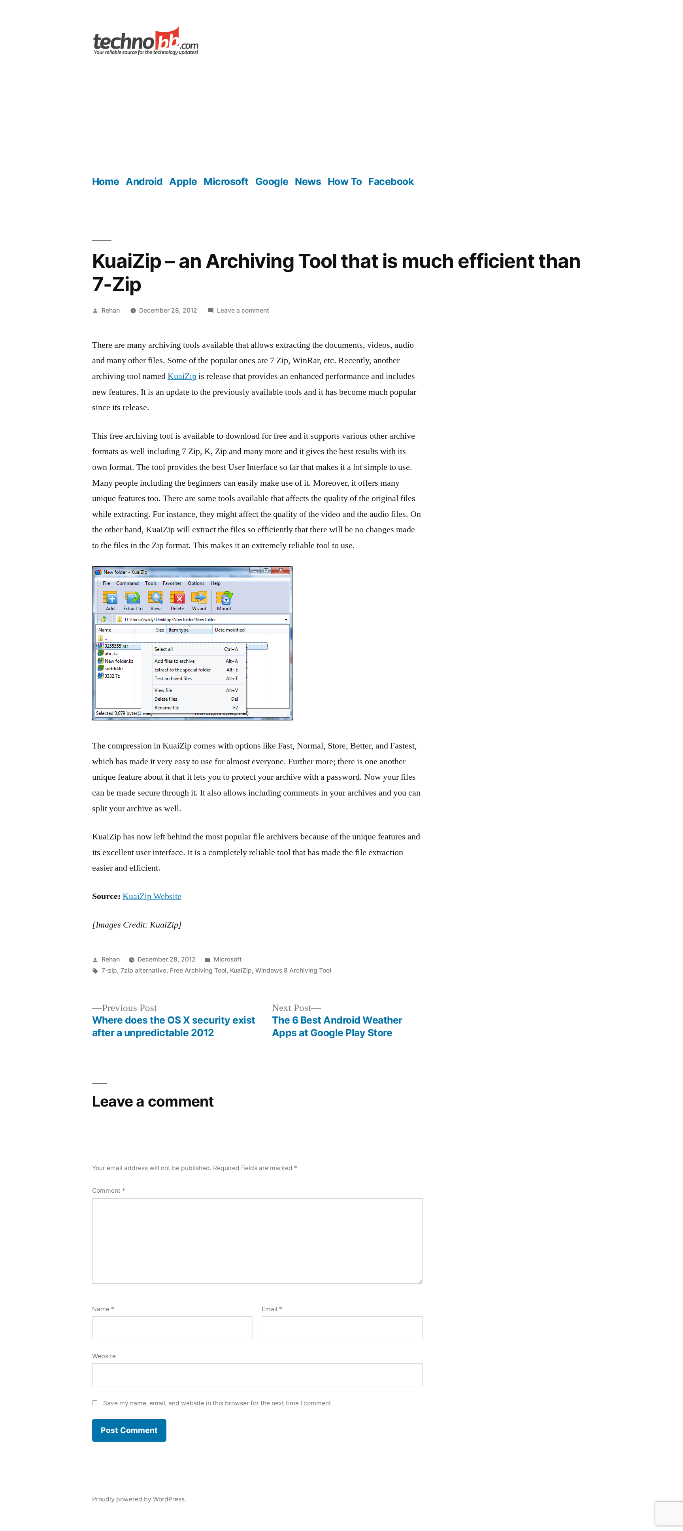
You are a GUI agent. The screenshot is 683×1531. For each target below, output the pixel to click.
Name (103, 1309)
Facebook (390, 181)
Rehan (111, 310)
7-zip (109, 970)
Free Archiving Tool (198, 970)
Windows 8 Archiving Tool (293, 970)
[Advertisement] (341, 116)
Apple (183, 181)
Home (105, 181)
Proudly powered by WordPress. (139, 1499)
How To (345, 181)
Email (272, 1309)
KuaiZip (182, 376)
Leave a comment (243, 310)
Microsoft (226, 181)
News (308, 181)
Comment (108, 1190)
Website (104, 1356)
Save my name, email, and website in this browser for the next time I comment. (218, 1403)
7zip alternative (143, 970)
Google (272, 181)
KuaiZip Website (152, 896)
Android (144, 181)
